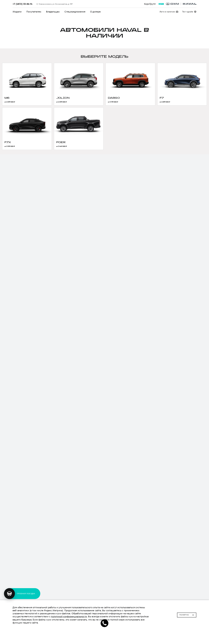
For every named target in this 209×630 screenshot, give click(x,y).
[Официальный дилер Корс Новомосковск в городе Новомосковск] (181, 4)
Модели (17, 11)
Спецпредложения (74, 11)
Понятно (184, 615)
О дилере (95, 11)
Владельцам (53, 11)
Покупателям (33, 11)
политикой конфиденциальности (69, 616)
